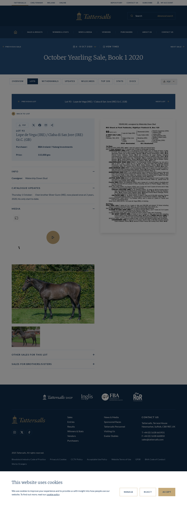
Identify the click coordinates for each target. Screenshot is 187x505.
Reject (148, 492)
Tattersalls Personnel (114, 426)
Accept (167, 492)
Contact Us (132, 3)
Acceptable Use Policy (97, 459)
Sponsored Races (112, 421)
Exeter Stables (111, 436)
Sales (69, 417)
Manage (128, 492)
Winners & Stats (75, 431)
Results (71, 426)
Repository (116, 3)
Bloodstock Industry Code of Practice (29, 459)
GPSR (138, 459)
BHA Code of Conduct (155, 459)
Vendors (71, 436)
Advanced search (165, 16)
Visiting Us (109, 431)
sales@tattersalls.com (152, 439)
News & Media (111, 417)
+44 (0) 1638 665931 (154, 432)
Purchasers (73, 440)
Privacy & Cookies (58, 459)
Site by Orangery (19, 464)
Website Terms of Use (121, 459)
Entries (71, 421)
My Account (167, 3)
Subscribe (147, 3)
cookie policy (53, 494)
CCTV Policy (77, 459)
